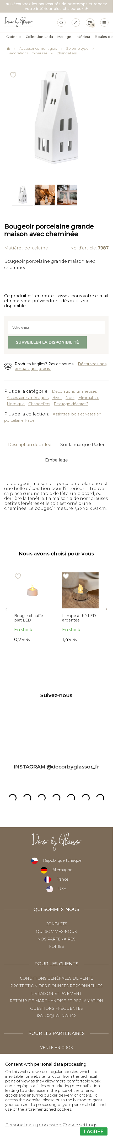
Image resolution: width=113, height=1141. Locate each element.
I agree (94, 1131)
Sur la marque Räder (82, 444)
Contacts (56, 924)
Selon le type (77, 48)
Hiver (57, 397)
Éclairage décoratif (71, 404)
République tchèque (62, 860)
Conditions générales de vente (56, 978)
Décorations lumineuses (27, 53)
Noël (70, 397)
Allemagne (62, 870)
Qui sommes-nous (56, 931)
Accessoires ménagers (38, 48)
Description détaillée (29, 444)
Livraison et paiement (56, 993)
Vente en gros (56, 1047)
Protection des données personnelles (56, 986)
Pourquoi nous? (56, 1016)
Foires (56, 946)
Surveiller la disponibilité (47, 342)
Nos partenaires (56, 939)
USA (62, 888)
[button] (6, 607)
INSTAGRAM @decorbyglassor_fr (56, 766)
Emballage (56, 460)
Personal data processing (33, 1124)
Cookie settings (80, 1124)
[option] (22, 194)
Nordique (16, 404)
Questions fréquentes (56, 1008)
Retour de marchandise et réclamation (56, 1001)
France (62, 879)
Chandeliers (66, 53)
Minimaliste (88, 397)
